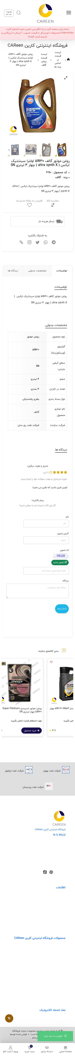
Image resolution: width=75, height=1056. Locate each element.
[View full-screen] (66, 78)
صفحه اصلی (65, 1051)
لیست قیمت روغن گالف (44, 60)
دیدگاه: (65, 580)
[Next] (9, 150)
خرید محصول (48, 730)
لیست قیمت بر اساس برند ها (57, 60)
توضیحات (61, 271)
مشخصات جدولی (37, 271)
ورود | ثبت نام (10, 1051)
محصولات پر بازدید (55, 963)
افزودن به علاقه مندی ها (29, 201)
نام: (67, 517)
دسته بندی (47, 1051)
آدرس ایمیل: (63, 533)
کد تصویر (64, 550)
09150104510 (53, 860)
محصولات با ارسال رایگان (52, 992)
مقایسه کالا (53, 201)
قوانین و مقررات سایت (53, 898)
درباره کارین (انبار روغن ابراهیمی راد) (46, 920)
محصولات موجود (56, 970)
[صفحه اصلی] (45, 13)
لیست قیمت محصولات (53, 913)
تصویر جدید (59, 562)
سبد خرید (29, 1051)
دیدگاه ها (13, 271)
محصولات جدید (57, 949)
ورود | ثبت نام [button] (9, 13)
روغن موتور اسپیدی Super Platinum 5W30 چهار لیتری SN (40, 710)
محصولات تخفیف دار (54, 985)
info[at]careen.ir (51, 854)
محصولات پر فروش (55, 956)
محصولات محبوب (56, 977)
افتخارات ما (59, 905)
